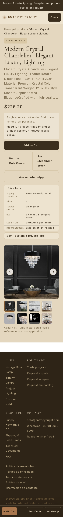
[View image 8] (46, 318)
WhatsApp (53, 511)
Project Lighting (11, 391)
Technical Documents (13, 448)
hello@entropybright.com (43, 420)
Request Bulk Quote (17, 161)
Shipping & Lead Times (13, 438)
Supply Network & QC (12, 424)
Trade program (36, 367)
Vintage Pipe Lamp (14, 370)
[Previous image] (9, 272)
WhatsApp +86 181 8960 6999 (42, 428)
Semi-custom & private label (25, 235)
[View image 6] (22, 318)
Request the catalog (40, 385)
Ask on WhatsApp (31, 177)
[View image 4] (46, 306)
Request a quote (37, 373)
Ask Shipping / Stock (44, 161)
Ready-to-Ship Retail (40, 436)
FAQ (8, 456)
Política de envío (16, 482)
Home (7, 29)
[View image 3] (34, 306)
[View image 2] (22, 306)
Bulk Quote (35, 511)
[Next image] (53, 272)
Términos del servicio (20, 477)
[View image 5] (9, 318)
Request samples (38, 379)
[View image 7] (34, 318)
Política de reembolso (20, 466)
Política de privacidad (20, 471)
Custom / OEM (12, 401)
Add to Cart (31, 145)
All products (20, 29)
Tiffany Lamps (10, 380)
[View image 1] (9, 306)
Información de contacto (22, 488)
